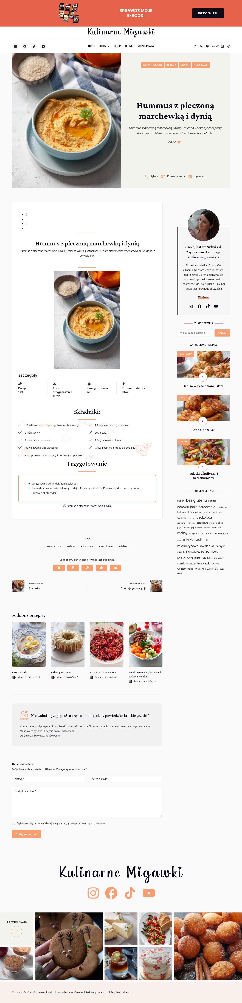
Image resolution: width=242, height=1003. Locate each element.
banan (180, 501)
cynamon (191, 518)
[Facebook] (24, 46)
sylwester (191, 564)
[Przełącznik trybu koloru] (201, 46)
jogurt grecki (196, 528)
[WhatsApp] (101, 568)
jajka (179, 528)
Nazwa (19, 779)
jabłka (219, 523)
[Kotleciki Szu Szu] (203, 397)
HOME (91, 46)
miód (179, 540)
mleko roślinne (195, 539)
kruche (207, 528)
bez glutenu (196, 500)
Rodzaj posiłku (152, 65)
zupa (222, 569)
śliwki (179, 574)
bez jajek (212, 501)
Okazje (184, 65)
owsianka (207, 546)
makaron (216, 528)
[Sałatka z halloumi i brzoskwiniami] (203, 441)
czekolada (204, 518)
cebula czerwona (202, 512)
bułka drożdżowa (185, 512)
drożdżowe (202, 523)
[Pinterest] (87, 568)
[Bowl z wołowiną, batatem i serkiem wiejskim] (145, 644)
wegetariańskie (185, 569)
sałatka (205, 558)
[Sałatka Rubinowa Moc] (106, 644)
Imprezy (171, 65)
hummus (87, 546)
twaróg (215, 564)
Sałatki (183, 441)
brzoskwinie (222, 507)
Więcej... (203, 297)
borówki (183, 507)
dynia (71, 546)
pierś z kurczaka (195, 552)
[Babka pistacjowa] (68, 644)
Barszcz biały (19, 672)
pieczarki (181, 552)
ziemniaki (212, 568)
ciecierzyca (54, 546)
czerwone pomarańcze (186, 523)
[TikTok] (34, 46)
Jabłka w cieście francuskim (203, 386)
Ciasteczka (185, 354)
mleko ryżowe (187, 546)
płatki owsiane (188, 557)
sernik (181, 563)
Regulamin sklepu (121, 992)
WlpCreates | (78, 992)
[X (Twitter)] (73, 568)
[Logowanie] (228, 46)
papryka (220, 546)
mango (192, 533)
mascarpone (202, 533)
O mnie (129, 46)
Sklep (117, 46)
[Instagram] (15, 46)
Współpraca (146, 46)
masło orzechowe (219, 533)
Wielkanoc (200, 569)
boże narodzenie (202, 507)
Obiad (182, 397)
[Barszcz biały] (29, 644)
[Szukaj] (195, 46)
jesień (187, 528)
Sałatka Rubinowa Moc (103, 672)
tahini (123, 546)
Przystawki (200, 65)
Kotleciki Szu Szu (203, 429)
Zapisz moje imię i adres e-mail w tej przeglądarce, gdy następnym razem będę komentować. (61, 823)
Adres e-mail (99, 779)
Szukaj (222, 333)
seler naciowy (218, 558)
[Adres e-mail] (115, 568)
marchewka (106, 546)
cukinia (181, 517)
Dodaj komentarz (25, 791)
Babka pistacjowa (61, 672)
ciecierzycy (45, 425)
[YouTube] (43, 46)
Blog (102, 46)
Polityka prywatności (97, 992)
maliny (182, 533)
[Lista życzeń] (207, 46)
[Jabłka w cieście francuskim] (203, 353)
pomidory (212, 551)
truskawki (203, 563)
